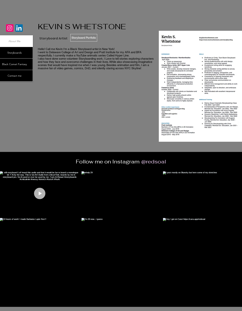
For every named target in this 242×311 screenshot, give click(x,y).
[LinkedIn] (19, 28)
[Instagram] (9, 28)
